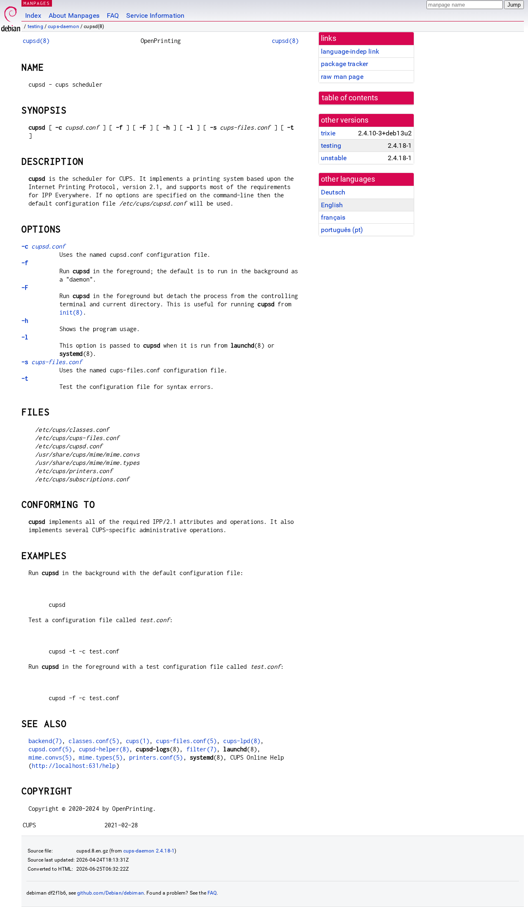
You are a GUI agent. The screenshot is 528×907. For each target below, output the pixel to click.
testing (35, 26)
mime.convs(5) (50, 757)
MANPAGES (37, 3)
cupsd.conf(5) (50, 749)
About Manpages (74, 15)
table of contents (350, 98)
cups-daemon (63, 26)
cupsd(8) (36, 40)
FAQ (113, 15)
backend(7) (45, 740)
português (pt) (342, 230)
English (332, 205)
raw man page (342, 77)
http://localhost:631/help (74, 765)
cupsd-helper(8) (104, 749)
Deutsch (333, 192)
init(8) (71, 312)
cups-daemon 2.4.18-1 (148, 851)
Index (33, 15)
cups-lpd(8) (241, 740)
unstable (333, 158)
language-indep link (350, 51)
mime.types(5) (101, 757)
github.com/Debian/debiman (110, 893)
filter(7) (201, 749)
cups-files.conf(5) (186, 740)
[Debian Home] (10, 16)
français (333, 217)
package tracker (344, 64)
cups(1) (137, 740)
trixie (328, 133)
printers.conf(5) (156, 757)
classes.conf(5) (93, 740)
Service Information (155, 15)
